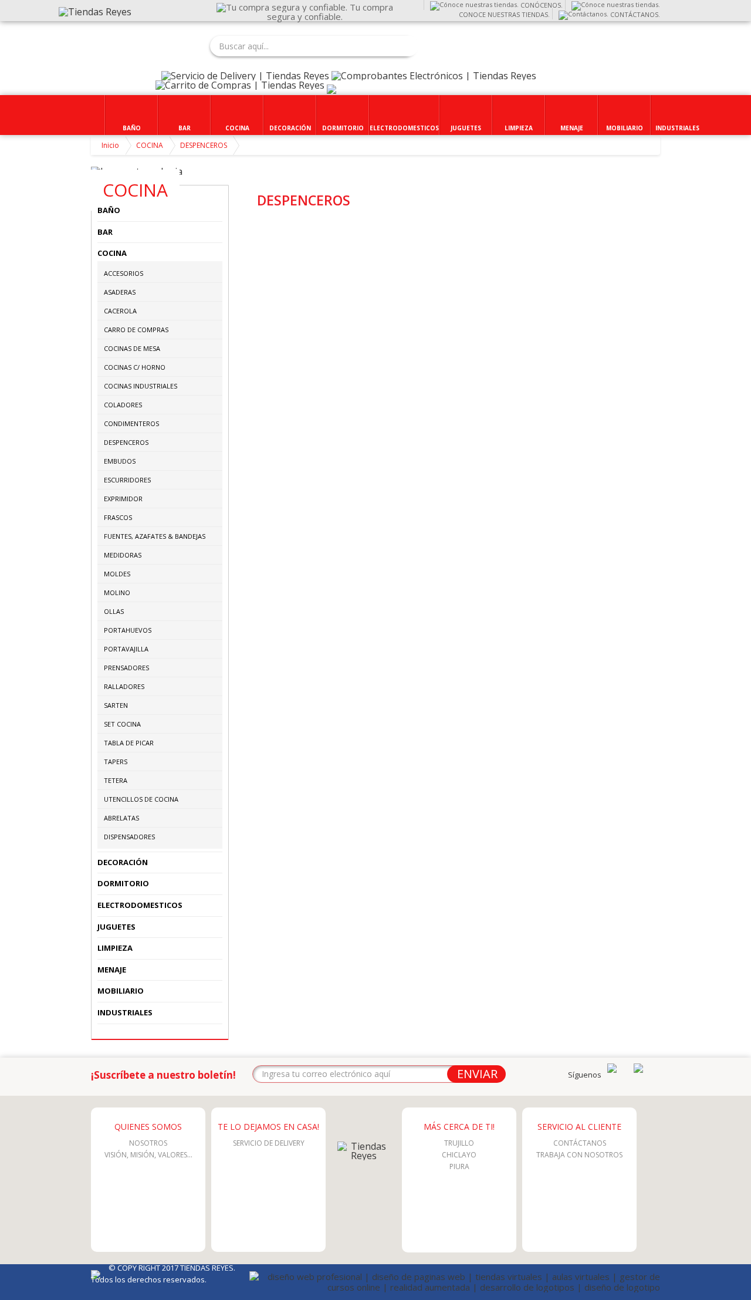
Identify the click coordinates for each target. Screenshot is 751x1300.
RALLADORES (124, 686)
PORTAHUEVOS (127, 630)
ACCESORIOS (123, 273)
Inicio (110, 145)
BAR (105, 232)
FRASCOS (118, 517)
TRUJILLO (459, 1143)
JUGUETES (116, 926)
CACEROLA (120, 310)
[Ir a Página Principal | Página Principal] (363, 1155)
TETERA (115, 780)
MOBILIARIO (120, 990)
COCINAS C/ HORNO (134, 367)
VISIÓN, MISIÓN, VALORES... (148, 1155)
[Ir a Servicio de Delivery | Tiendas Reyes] (245, 75)
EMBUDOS (120, 461)
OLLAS (114, 611)
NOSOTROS (148, 1143)
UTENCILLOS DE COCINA (141, 799)
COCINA (149, 145)
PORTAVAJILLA (126, 648)
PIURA (459, 1166)
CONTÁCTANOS (579, 1143)
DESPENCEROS (203, 145)
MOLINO (117, 592)
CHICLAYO (459, 1155)
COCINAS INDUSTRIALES (140, 385)
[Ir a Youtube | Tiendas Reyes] (612, 1069)
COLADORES (123, 404)
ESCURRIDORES (127, 479)
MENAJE (111, 969)
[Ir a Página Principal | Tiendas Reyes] (95, 11)
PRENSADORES (126, 667)
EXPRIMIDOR (123, 498)
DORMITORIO (123, 883)
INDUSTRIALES (125, 1012)
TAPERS (115, 761)
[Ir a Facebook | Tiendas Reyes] (638, 1069)
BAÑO (108, 210)
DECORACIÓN (122, 862)
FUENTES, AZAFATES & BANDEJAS (154, 536)
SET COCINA (122, 724)
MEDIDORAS (122, 555)
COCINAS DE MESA (132, 348)
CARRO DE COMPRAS (136, 329)
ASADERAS (120, 292)
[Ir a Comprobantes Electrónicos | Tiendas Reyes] (433, 75)
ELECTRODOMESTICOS (139, 905)
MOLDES (117, 573)
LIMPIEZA (115, 948)
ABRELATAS (121, 817)
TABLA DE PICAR (129, 742)
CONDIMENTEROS (131, 423)
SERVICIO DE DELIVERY (269, 1143)
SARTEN (116, 705)
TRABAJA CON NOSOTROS (579, 1155)
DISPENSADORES (129, 836)
